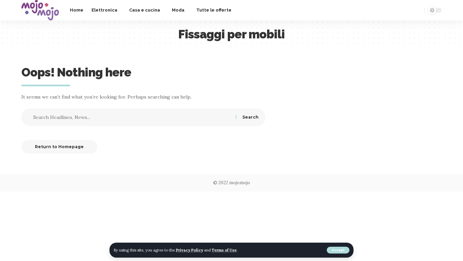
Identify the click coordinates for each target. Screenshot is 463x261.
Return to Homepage (59, 146)
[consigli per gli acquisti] (40, 10)
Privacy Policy (189, 250)
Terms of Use (224, 250)
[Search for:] (134, 117)
